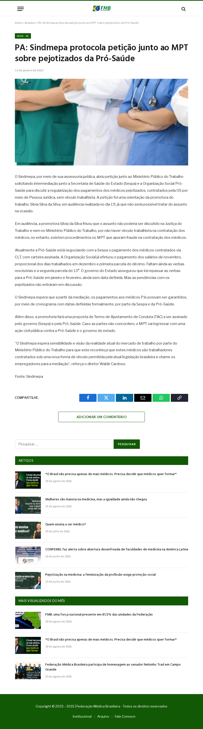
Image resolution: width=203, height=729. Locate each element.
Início (18, 23)
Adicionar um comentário (101, 417)
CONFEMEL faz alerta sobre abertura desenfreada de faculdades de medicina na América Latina (116, 549)
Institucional (82, 716)
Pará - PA (23, 35)
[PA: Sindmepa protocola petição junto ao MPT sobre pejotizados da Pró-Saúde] (101, 122)
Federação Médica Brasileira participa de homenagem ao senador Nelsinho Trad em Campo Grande (113, 667)
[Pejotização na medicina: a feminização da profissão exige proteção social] (28, 580)
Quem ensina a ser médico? (65, 524)
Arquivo (30, 23)
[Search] (183, 8)
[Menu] (20, 8)
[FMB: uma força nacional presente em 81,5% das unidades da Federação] (28, 620)
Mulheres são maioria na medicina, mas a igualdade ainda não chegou (96, 499)
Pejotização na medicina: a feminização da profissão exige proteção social (100, 574)
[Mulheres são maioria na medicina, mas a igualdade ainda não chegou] (28, 505)
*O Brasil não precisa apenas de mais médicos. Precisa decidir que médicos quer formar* (111, 474)
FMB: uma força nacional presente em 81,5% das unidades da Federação (99, 614)
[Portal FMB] (101, 9)
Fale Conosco (125, 716)
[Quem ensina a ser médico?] (28, 530)
